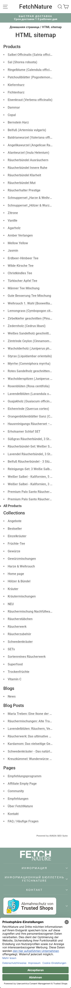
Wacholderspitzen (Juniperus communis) (37, 379)
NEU (11, 604)
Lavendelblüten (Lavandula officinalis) (35, 394)
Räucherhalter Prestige (24, 190)
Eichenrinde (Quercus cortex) (28, 409)
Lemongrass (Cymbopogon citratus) (33, 311)
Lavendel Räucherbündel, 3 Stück (31, 454)
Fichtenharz (16, 92)
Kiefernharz (16, 85)
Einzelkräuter (17, 536)
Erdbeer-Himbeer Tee (23, 258)
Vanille (12, 220)
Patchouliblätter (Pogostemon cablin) (34, 77)
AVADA (53, 836)
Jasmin (13, 250)
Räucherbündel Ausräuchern (28, 160)
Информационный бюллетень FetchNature (34, 879)
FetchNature (35, 6)
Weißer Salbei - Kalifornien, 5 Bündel (34, 476)
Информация (34, 868)
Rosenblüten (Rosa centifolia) (29, 386)
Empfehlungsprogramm (24, 776)
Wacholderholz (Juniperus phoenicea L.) (36, 348)
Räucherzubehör (19, 634)
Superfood (15, 664)
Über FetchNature (20, 806)
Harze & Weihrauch (21, 566)
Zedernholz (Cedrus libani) (27, 326)
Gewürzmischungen (22, 559)
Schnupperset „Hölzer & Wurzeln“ (31, 205)
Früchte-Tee (16, 543)
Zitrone (13, 213)
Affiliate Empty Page (22, 783)
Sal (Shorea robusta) (22, 62)
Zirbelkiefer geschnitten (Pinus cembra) (36, 318)
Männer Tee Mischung (23, 288)
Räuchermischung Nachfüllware (30, 611)
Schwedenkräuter (20, 642)
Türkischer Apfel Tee (22, 281)
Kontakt (13, 814)
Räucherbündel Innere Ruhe (27, 168)
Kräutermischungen (22, 596)
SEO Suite (62, 836)
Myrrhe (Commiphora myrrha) (29, 363)
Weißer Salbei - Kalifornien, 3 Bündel (34, 484)
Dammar (14, 107)
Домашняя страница (24, 27)
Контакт (34, 889)
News (12, 696)
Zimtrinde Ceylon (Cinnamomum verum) (36, 341)
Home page (16, 574)
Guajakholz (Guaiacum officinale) (31, 401)
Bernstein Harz (18, 122)
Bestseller (15, 529)
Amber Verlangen (20, 235)
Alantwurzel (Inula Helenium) (28, 152)
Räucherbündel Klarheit (24, 175)
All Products (12, 506)
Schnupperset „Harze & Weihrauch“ (33, 198)
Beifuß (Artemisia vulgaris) (27, 130)
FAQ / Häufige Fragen (23, 821)
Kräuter (13, 589)
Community (16, 791)
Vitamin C (14, 679)
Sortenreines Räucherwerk (27, 656)
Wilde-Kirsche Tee (21, 266)
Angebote (14, 521)
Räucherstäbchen (20, 619)
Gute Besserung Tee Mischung (29, 296)
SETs (11, 649)
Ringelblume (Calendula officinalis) (32, 70)
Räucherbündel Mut (22, 183)
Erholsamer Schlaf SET (24, 431)
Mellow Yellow (18, 243)
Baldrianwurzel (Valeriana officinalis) (34, 137)
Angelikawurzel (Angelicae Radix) (32, 145)
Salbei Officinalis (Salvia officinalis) (33, 55)
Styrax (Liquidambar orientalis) (30, 356)
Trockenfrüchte (18, 672)
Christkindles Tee (20, 273)
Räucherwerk (17, 626)
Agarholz (14, 228)
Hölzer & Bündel (19, 581)
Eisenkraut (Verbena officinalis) (30, 100)
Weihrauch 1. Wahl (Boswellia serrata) (35, 303)
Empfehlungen (18, 799)
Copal (12, 115)
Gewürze (14, 551)
